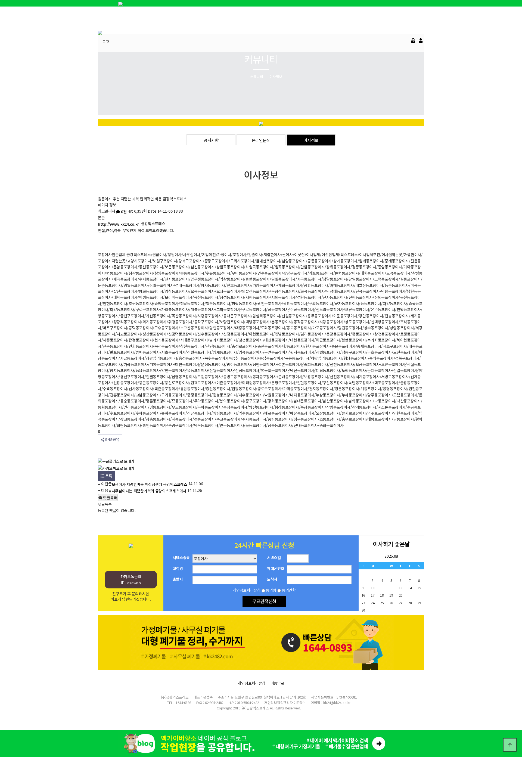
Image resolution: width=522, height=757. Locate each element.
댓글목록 (109, 497)
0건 (123, 211)
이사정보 (310, 140)
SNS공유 (111, 439)
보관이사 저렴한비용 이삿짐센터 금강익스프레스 (149, 484)
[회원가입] (420, 40)
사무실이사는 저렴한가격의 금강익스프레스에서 (149, 491)
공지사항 (211, 140)
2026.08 (391, 556)
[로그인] (413, 40)
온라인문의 (261, 140)
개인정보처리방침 (251, 683)
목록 (108, 476)
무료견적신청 (264, 601)
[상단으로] (510, 745)
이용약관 (277, 683)
